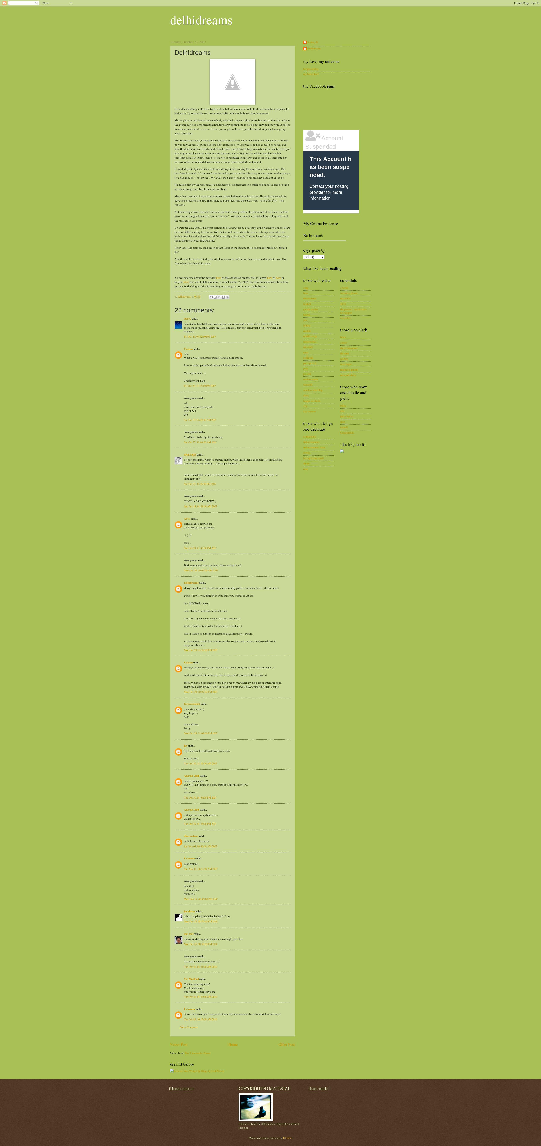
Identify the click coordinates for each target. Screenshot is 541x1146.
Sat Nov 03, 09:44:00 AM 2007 (200, 846)
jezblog (344, 359)
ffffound (344, 353)
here (218, 278)
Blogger (287, 1138)
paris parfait (309, 363)
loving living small (313, 458)
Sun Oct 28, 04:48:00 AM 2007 (200, 506)
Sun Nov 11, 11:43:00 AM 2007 (200, 869)
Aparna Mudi (192, 776)
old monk (308, 358)
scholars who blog (312, 390)
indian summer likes (314, 447)
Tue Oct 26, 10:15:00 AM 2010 (200, 1019)
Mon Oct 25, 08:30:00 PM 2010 (200, 944)
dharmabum (191, 836)
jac (185, 745)
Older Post (287, 1044)
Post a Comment (189, 1027)
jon (305, 320)
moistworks (309, 341)
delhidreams (201, 19)
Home (233, 1044)
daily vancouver (348, 348)
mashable (345, 298)
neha (305, 352)
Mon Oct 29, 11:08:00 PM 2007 (200, 733)
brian (343, 337)
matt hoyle (346, 364)
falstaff (307, 304)
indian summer (311, 442)
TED (343, 304)
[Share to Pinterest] (227, 297)
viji (305, 406)
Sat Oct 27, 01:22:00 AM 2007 (200, 420)
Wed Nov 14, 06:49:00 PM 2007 (201, 899)
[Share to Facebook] (223, 297)
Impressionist (192, 704)
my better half (310, 74)
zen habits (345, 318)
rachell (344, 427)
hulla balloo (346, 416)
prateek (307, 374)
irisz (342, 422)
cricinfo (344, 288)
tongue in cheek (311, 401)
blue (305, 293)
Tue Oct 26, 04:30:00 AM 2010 (200, 997)
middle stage (310, 336)
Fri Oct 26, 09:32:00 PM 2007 (200, 336)
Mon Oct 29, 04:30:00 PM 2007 (200, 650)
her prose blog (310, 69)
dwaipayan (190, 454)
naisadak (308, 347)
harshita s (189, 911)
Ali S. (187, 518)
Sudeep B (312, 42)
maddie (307, 331)
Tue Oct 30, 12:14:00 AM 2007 (200, 763)
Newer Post (178, 1044)
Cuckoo (188, 349)
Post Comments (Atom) (197, 1053)
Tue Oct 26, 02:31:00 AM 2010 (200, 967)
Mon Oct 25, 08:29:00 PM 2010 (200, 921)
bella (343, 406)
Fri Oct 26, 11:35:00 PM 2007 (200, 386)
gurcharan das (310, 309)
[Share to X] (219, 297)
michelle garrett (349, 369)
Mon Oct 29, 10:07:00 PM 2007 (200, 692)
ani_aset (188, 934)
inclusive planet (349, 293)
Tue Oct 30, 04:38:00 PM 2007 (200, 824)
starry (187, 318)
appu (305, 288)
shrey (306, 395)
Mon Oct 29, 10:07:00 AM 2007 (201, 570)
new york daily (348, 375)
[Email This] (211, 297)
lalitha (306, 325)
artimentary (309, 436)
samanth (307, 384)
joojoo (306, 452)
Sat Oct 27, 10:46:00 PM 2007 (200, 484)
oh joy (306, 463)
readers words (310, 379)
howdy (306, 315)
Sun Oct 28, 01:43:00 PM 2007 (200, 548)
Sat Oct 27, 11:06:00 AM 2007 (200, 442)
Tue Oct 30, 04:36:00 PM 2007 (200, 797)
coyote (343, 342)
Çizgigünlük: (347, 432)
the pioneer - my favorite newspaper (353, 310)
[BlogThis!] (215, 297)
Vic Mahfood (191, 979)
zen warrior (309, 411)
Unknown (189, 858)
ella (342, 411)
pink (305, 368)
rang (305, 469)
